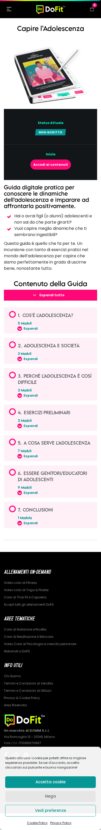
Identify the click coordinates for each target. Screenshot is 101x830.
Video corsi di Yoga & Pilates (26, 590)
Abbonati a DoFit (17, 651)
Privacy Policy (60, 823)
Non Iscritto (50, 132)
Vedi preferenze (50, 810)
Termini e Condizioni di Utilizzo (27, 690)
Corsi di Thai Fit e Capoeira (25, 597)
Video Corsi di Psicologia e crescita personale (40, 644)
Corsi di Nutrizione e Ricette (25, 629)
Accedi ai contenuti (50, 164)
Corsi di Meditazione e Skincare (28, 636)
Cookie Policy (37, 823)
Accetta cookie (50, 782)
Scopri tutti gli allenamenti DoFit (29, 604)
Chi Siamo (12, 676)
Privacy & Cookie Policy (22, 698)
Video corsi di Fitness (20, 582)
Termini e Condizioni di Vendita (28, 683)
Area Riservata (15, 705)
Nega (50, 796)
